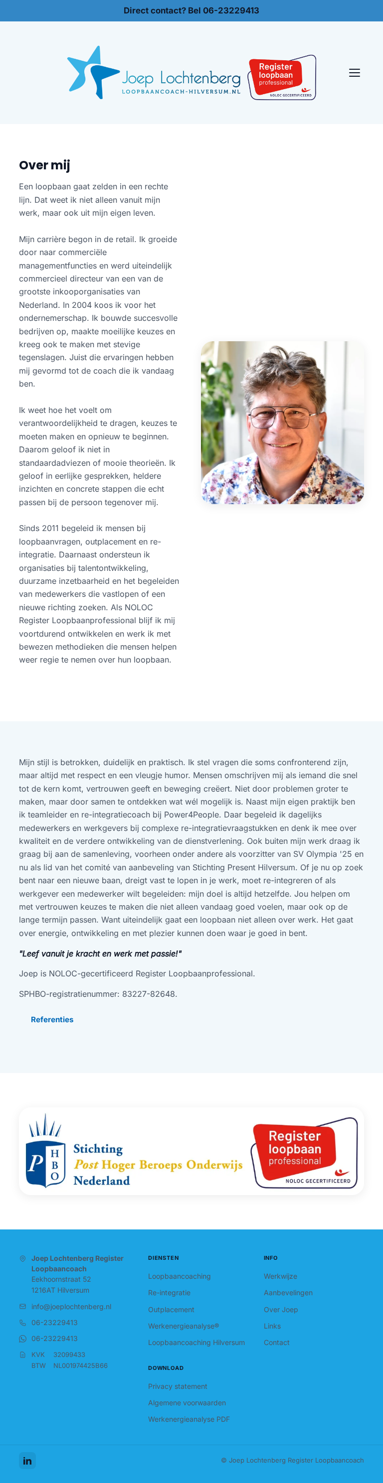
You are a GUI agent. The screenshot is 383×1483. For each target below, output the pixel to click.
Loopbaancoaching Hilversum (196, 1342)
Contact (277, 1342)
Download (166, 1367)
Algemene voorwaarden (187, 1402)
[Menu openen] (354, 73)
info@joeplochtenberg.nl (71, 1306)
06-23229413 (54, 1322)
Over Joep (281, 1309)
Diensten (163, 1257)
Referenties (52, 1019)
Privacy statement (177, 1386)
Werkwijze (280, 1276)
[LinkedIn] (27, 1460)
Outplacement (171, 1309)
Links (272, 1326)
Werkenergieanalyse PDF (189, 1419)
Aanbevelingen (288, 1292)
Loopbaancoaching (179, 1276)
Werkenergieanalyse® (183, 1326)
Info (271, 1257)
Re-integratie (169, 1292)
